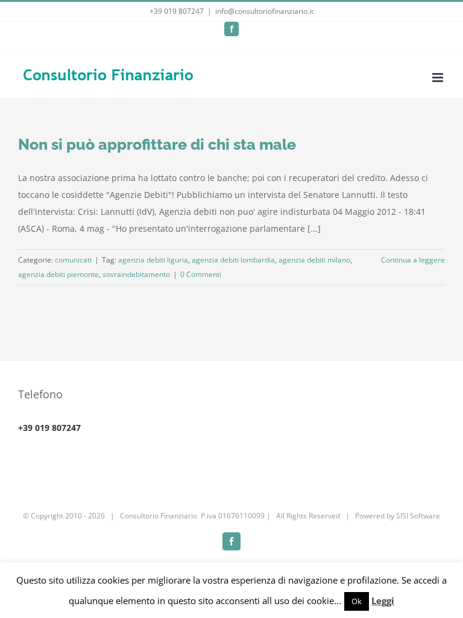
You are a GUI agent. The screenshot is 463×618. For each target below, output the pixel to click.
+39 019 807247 (177, 11)
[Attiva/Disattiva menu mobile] (438, 77)
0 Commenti (200, 274)
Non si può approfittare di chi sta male (157, 144)
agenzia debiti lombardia (233, 260)
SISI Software (418, 516)
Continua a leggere (413, 260)
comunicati (73, 260)
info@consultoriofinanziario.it (264, 11)
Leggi (382, 600)
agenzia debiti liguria (153, 260)
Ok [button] (356, 601)
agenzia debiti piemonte (58, 274)
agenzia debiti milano (314, 260)
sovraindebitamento (136, 274)
